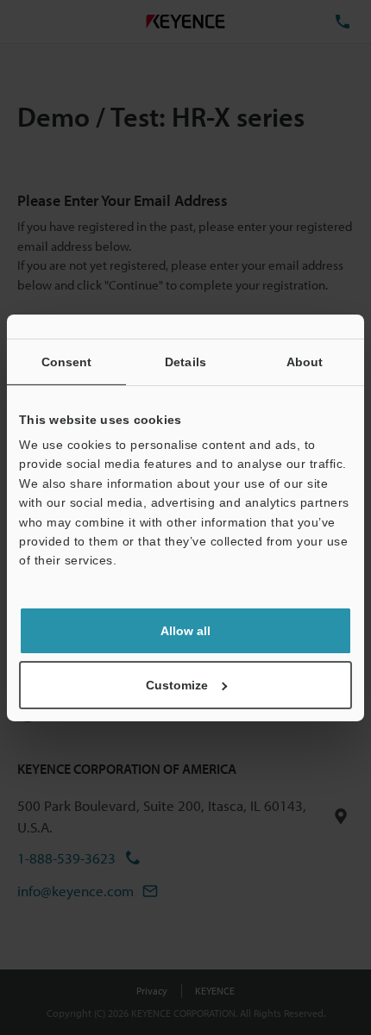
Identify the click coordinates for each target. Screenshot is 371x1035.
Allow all (185, 631)
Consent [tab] (66, 361)
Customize (177, 685)
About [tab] (305, 361)
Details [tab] (185, 361)
